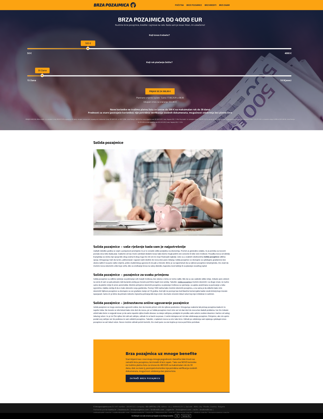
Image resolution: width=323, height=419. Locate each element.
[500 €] (87, 48)
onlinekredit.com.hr (102, 412)
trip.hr (172, 412)
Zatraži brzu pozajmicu (145, 378)
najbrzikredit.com (121, 412)
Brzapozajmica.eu (103, 406)
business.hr (123, 409)
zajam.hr (170, 409)
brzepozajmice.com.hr (219, 412)
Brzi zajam (224, 5)
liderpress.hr (161, 412)
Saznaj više (186, 416)
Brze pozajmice (194, 5)
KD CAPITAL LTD (153, 406)
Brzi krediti (210, 5)
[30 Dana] (42, 75)
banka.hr (112, 409)
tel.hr (195, 409)
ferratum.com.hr (184, 412)
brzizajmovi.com (183, 409)
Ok (177, 416)
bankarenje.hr (137, 412)
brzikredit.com (157, 409)
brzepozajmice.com (140, 409)
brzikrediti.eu (206, 409)
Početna (179, 5)
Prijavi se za (160, 91)
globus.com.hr (200, 412)
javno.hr (150, 412)
